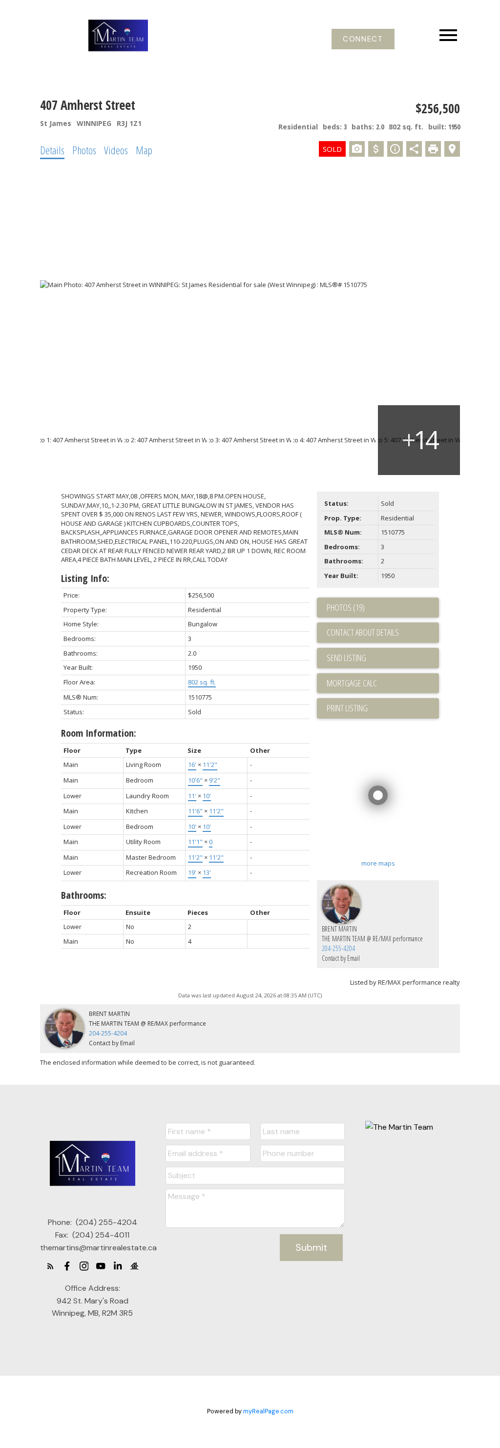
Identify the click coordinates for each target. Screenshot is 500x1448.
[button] (363, 39)
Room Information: (98, 733)
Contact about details (363, 632)
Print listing (347, 708)
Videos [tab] (116, 150)
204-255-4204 (338, 948)
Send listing (346, 657)
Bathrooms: (83, 895)
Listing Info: (85, 578)
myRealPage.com (268, 1411)
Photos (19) (346, 607)
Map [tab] (144, 150)
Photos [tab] (84, 150)
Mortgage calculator (383, 683)
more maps (378, 863)
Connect (363, 39)
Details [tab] (52, 150)
